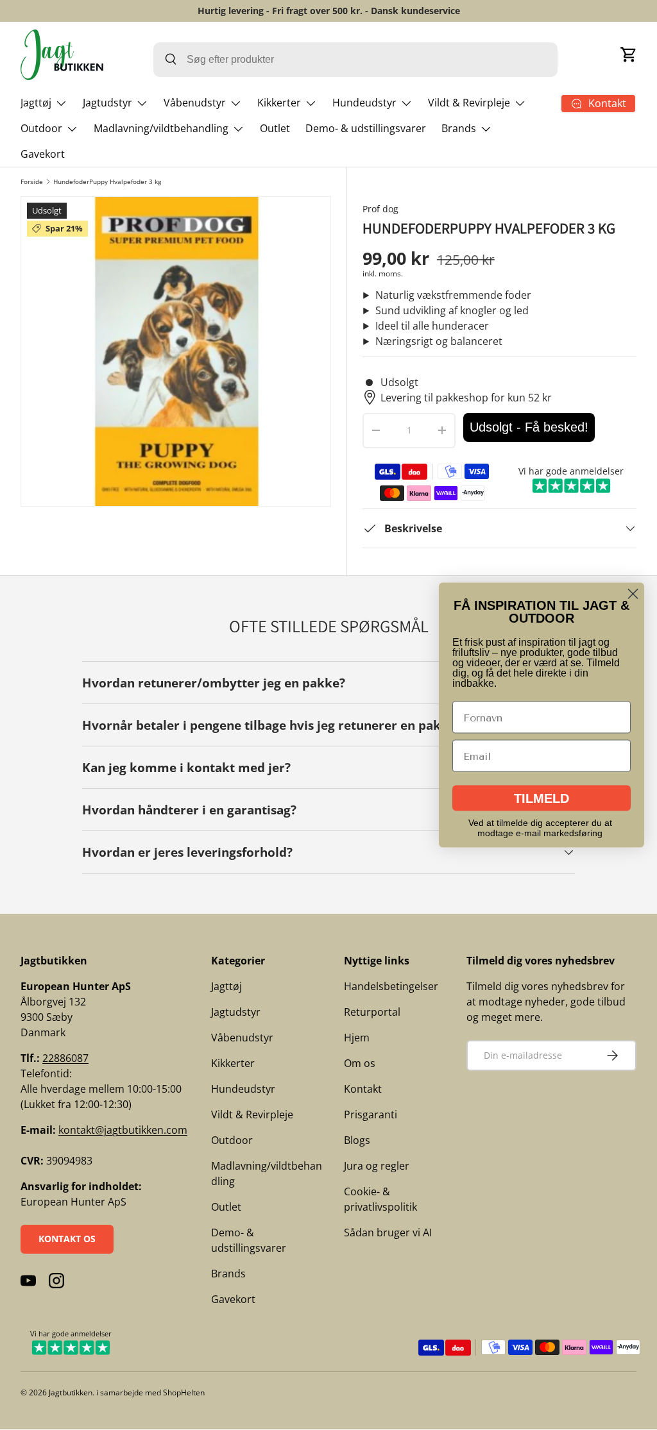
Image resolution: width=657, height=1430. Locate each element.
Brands (228, 1273)
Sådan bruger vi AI (388, 1232)
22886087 (65, 1058)
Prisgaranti (370, 1114)
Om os (359, 1063)
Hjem (357, 1037)
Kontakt (363, 1089)
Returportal (372, 1012)
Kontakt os (67, 1238)
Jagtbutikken (70, 1392)
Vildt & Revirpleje (252, 1114)
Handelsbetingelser (391, 986)
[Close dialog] (633, 594)
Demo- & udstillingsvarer (365, 128)
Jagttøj (226, 986)
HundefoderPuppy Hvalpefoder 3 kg (107, 181)
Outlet (275, 128)
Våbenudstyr (242, 1037)
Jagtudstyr (235, 1012)
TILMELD (541, 798)
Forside (32, 181)
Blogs (357, 1140)
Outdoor (232, 1140)
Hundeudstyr (243, 1089)
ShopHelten (184, 1392)
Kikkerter (233, 1063)
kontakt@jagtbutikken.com (122, 1130)
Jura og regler (376, 1166)
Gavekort (43, 154)
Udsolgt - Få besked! (529, 427)
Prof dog (380, 209)
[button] (629, 54)
